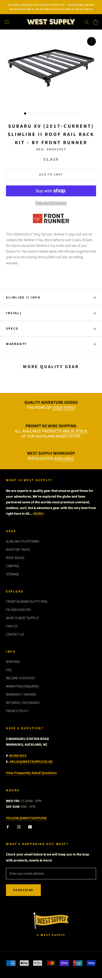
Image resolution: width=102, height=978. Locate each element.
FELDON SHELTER (18, 609)
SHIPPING (13, 661)
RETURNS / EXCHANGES (22, 702)
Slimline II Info (23, 297)
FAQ (8, 670)
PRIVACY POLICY (17, 711)
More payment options (51, 202)
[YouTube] (30, 827)
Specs (12, 328)
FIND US (11, 626)
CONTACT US (15, 634)
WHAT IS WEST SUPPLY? (22, 618)
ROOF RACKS (15, 557)
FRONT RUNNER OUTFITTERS (26, 601)
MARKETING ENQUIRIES (22, 686)
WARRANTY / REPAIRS (21, 694)
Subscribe (23, 890)
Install (14, 313)
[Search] (86, 22)
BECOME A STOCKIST (20, 678)
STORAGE (12, 574)
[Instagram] (19, 827)
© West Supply (51, 935)
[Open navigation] (6, 22)
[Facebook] (7, 827)
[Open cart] (95, 21)
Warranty (16, 344)
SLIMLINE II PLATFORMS (22, 541)
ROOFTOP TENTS (18, 549)
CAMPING (12, 566)
